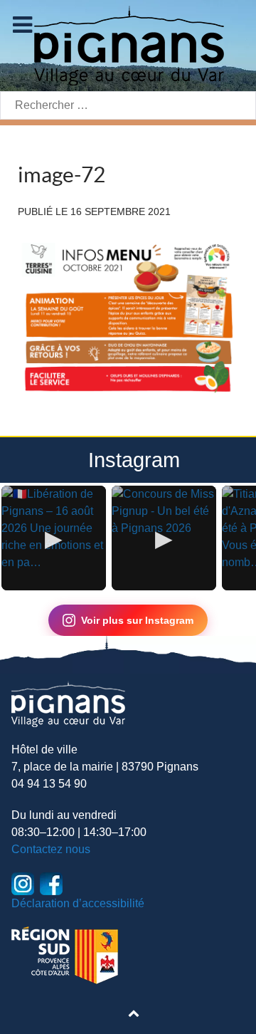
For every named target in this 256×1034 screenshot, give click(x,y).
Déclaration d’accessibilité (77, 903)
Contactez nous (50, 849)
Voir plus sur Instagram (137, 620)
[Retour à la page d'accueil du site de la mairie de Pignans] (128, 44)
